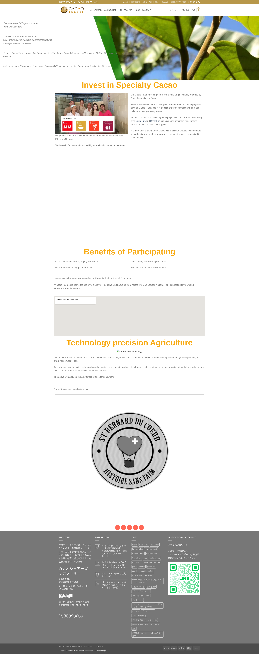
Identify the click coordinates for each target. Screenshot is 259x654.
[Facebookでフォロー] (189, 2)
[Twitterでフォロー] (194, 2)
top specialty (137, 575)
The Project (126, 10)
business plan (137, 549)
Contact (165, 2)
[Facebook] (141, 527)
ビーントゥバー (148, 611)
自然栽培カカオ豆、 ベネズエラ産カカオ (147, 634)
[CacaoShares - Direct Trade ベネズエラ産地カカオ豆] (72, 10)
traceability (149, 575)
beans (134, 545)
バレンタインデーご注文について (114, 574)
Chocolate (136, 558)
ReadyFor (155, 121)
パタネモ (135, 611)
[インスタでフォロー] (191, 2)
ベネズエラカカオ (139, 616)
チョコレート (137, 600)
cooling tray (136, 562)
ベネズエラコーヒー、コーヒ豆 (144, 620)
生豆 (134, 629)
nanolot (142, 567)
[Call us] (199, 2)
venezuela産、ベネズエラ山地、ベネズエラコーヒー (146, 581)
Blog (157, 2)
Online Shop (110, 10)
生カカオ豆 (155, 624)
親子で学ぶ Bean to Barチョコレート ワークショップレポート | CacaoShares (114, 564)
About (125, 2)
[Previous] (60, 451)
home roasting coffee (152, 562)
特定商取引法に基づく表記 (141, 2)
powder (135, 571)
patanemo (151, 567)
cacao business (138, 553)
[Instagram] (117, 527)
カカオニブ (151, 587)
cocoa (145, 558)
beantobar (155, 545)
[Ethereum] (129, 527)
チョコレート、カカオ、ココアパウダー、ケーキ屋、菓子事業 (147, 605)
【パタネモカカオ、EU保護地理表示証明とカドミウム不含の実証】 (114, 585)
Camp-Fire (141, 121)
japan (134, 567)
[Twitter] (135, 527)
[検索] (91, 10)
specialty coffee (147, 571)
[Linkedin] (123, 527)
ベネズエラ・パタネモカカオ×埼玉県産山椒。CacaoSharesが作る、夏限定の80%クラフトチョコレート (114, 550)
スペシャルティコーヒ (141, 595)
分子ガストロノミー (140, 624)
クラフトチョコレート (141, 591)
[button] (178, 2)
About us (98, 10)
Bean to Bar (143, 545)
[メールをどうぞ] (196, 2)
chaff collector (151, 553)
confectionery (154, 558)
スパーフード (138, 587)
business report (151, 549)
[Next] (199, 451)
